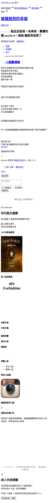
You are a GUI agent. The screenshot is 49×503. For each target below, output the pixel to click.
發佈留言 (5, 191)
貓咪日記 (19, 167)
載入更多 (5, 176)
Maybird (4, 147)
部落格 (8, 49)
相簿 (8, 46)
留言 (22, 160)
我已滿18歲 (6, 498)
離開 (13, 498)
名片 (8, 52)
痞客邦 (17, 160)
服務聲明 (25, 469)
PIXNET (11, 467)
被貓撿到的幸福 (14, 18)
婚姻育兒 (20, 41)
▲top (3, 171)
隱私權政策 (42, 467)
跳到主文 (5, 25)
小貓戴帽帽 (13, 62)
